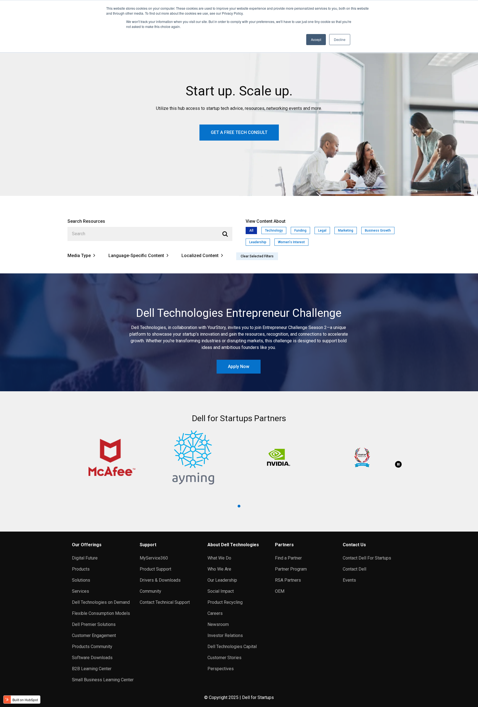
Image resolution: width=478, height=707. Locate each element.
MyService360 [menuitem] (154, 558)
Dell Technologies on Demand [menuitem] (101, 602)
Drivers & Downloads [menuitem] (160, 580)
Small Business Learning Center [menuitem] (103, 679)
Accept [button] (316, 39)
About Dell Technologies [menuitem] (233, 544)
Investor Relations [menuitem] (225, 635)
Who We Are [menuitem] (219, 569)
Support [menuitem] (148, 544)
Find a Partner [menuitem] (288, 558)
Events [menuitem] (349, 580)
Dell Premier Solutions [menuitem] (94, 624)
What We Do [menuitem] (219, 558)
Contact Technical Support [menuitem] (165, 602)
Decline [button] (339, 39)
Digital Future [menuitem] (85, 558)
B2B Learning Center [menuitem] (91, 668)
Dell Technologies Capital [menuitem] (232, 646)
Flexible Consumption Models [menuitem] (101, 613)
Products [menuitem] (81, 569)
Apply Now (238, 366)
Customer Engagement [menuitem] (94, 635)
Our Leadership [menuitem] (222, 580)
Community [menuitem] (150, 591)
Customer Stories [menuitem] (224, 657)
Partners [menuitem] (284, 544)
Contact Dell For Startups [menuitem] (367, 558)
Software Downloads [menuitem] (92, 657)
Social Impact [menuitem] (220, 591)
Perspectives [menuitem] (220, 668)
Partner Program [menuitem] (291, 569)
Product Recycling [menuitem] (225, 602)
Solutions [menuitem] (81, 580)
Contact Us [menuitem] (354, 544)
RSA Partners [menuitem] (288, 580)
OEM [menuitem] (279, 591)
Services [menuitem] (80, 591)
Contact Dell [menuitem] (354, 569)
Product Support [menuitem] (155, 569)
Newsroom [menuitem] (218, 624)
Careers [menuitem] (215, 613)
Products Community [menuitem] (92, 646)
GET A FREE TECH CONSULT (239, 132)
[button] (239, 506)
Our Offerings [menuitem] (87, 544)
